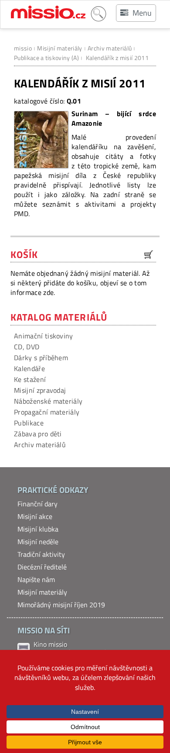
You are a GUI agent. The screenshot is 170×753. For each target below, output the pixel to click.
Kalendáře (29, 368)
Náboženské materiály (48, 401)
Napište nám (36, 579)
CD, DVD (26, 346)
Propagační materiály (46, 412)
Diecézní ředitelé (42, 567)
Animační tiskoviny (43, 336)
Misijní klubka (37, 529)
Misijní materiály (59, 48)
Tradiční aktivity (41, 554)
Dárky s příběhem (41, 357)
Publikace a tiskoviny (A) (46, 57)
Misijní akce (34, 516)
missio (23, 48)
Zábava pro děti (38, 433)
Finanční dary (37, 504)
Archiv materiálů (110, 48)
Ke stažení (30, 379)
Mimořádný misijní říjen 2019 (61, 604)
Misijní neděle (37, 541)
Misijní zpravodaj (40, 390)
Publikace (29, 423)
